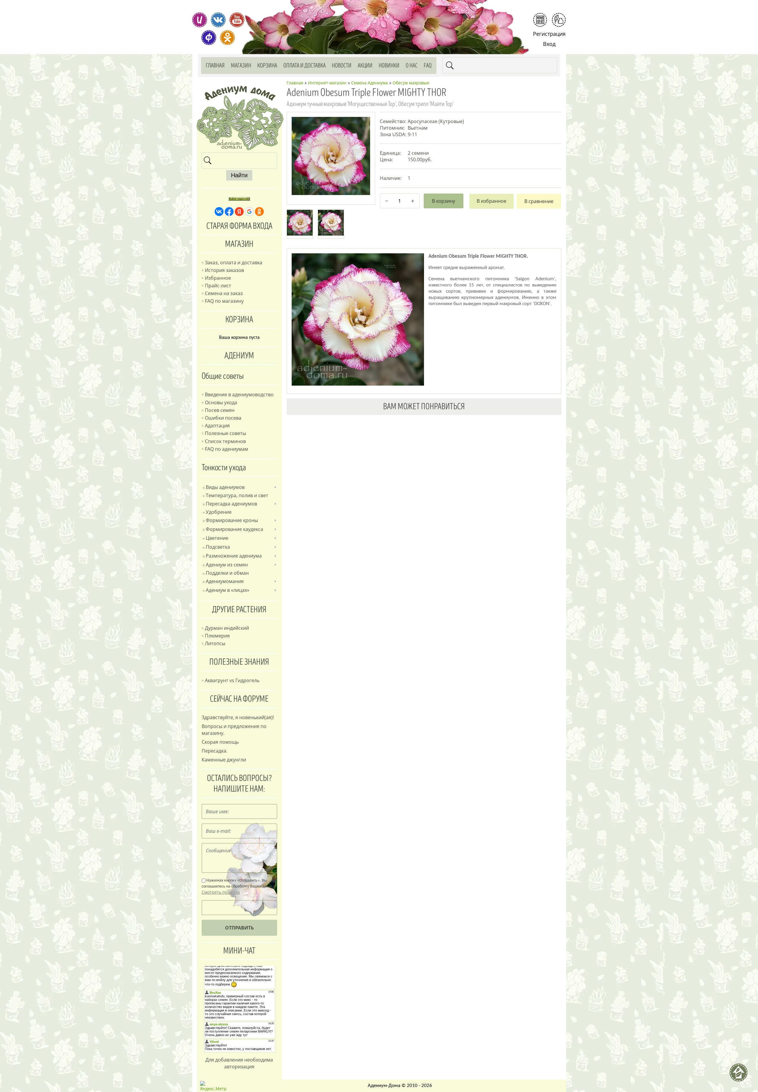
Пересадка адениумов (231, 503)
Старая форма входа (239, 226)
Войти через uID (239, 198)
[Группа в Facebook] (208, 37)
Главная (215, 65)
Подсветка (218, 547)
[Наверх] (741, 1075)
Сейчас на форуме (239, 699)
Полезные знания (239, 662)
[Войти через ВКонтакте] (219, 211)
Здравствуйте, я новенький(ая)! (238, 717)
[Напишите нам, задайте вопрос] (558, 19)
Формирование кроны (232, 520)
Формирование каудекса (234, 529)
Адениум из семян (227, 564)
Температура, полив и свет (237, 495)
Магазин (241, 65)
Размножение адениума (234, 556)
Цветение (217, 538)
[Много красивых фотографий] (199, 19)
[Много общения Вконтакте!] (218, 19)
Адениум (239, 355)
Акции (365, 65)
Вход (549, 43)
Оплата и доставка (304, 65)
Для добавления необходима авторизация (239, 1063)
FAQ (428, 65)
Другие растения (239, 609)
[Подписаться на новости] (540, 19)
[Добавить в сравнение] (539, 201)
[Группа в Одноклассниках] (227, 37)
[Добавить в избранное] (491, 201)
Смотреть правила (221, 892)
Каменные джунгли (224, 759)
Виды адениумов (225, 487)
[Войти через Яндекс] (239, 211)
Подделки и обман (227, 573)
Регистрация (549, 33)
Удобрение (219, 512)
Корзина (267, 65)
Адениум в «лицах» (227, 590)
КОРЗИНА (239, 319)
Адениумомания (225, 581)
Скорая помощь (220, 742)
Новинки (389, 65)
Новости (341, 65)
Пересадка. (214, 751)
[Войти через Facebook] (229, 211)
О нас (411, 65)
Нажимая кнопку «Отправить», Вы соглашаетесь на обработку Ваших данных (238, 886)
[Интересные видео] (236, 19)
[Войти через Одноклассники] (259, 211)
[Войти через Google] (249, 211)
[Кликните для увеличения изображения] (331, 156)
